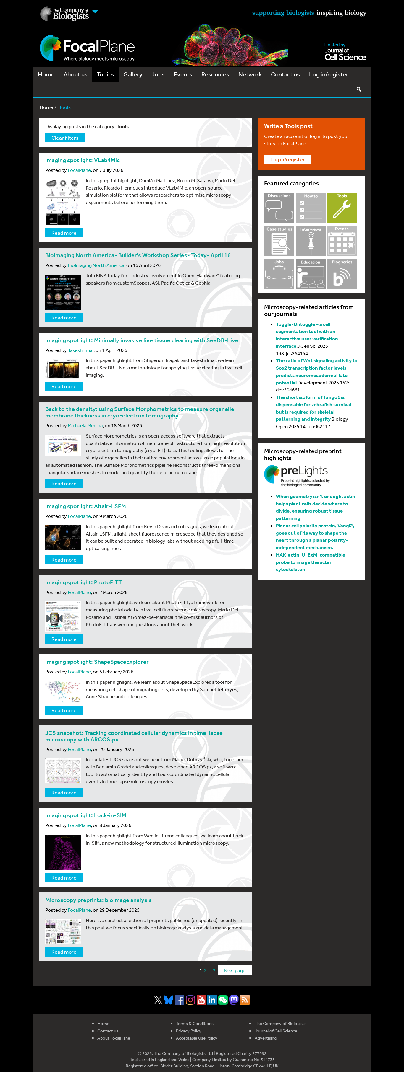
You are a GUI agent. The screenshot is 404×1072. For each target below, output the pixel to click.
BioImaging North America (96, 265)
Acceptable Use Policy (196, 1038)
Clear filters (65, 137)
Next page (234, 970)
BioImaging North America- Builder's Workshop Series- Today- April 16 (138, 255)
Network (250, 74)
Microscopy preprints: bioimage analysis (98, 900)
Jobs (158, 74)
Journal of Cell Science (276, 1031)
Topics (105, 74)
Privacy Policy (188, 1031)
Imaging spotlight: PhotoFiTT (83, 582)
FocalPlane (79, 170)
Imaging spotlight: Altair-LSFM (85, 506)
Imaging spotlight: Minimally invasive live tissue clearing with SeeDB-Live (141, 340)
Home (46, 74)
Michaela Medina (85, 425)
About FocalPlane (113, 1038)
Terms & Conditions (195, 1023)
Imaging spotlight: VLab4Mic (82, 160)
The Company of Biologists (280, 1023)
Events (183, 74)
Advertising (266, 1038)
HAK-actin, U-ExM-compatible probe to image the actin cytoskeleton (310, 561)
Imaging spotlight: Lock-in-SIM (85, 815)
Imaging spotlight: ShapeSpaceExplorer (97, 661)
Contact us (285, 74)
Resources (215, 74)
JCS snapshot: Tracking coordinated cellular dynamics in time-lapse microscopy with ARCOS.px (134, 736)
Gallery (133, 74)
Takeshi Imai (80, 350)
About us (76, 74)
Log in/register (328, 74)
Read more (64, 232)
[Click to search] (359, 89)
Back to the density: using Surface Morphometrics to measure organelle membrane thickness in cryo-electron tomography (139, 412)
